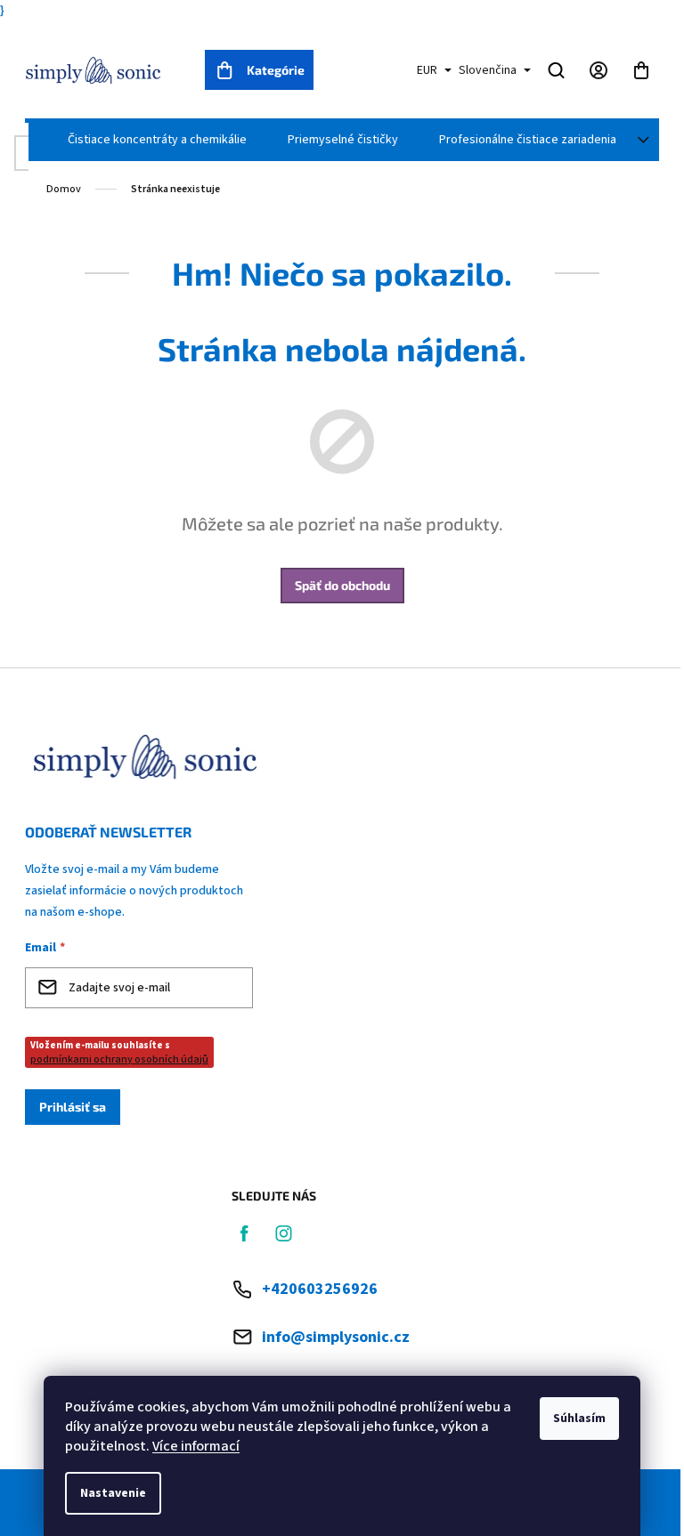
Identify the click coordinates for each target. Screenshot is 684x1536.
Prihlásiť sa (72, 1106)
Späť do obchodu (342, 585)
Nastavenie (113, 1493)
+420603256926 (320, 1289)
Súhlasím (579, 1418)
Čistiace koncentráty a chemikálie (157, 140)
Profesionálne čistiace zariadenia (527, 140)
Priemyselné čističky (343, 140)
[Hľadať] (556, 70)
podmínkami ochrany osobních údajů (119, 1059)
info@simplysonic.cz (336, 1337)
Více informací (196, 1446)
